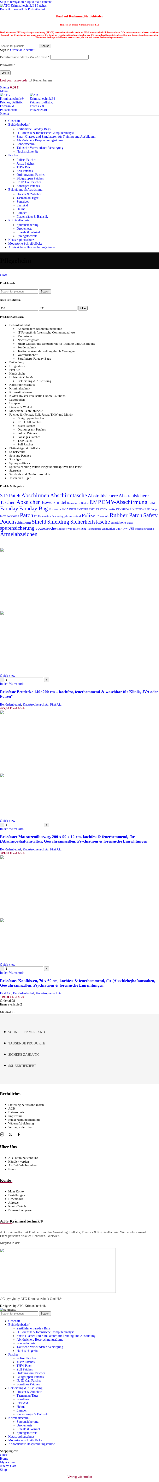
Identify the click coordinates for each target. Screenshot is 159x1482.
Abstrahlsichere (103, 495)
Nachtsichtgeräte (27, 151)
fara (151, 502)
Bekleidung (16, 362)
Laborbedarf (17, 399)
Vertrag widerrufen (20, 1127)
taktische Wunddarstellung (72, 528)
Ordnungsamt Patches (31, 174)
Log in (5, 72)
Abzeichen (28, 502)
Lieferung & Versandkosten (26, 1104)
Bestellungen (16, 1195)
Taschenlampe (94, 529)
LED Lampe (151, 509)
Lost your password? (13, 80)
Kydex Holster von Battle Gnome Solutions (37, 396)
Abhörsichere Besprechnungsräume (40, 140)
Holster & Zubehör (29, 194)
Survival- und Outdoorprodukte (29, 474)
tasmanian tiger (112, 528)
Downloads (15, 1199)
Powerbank (103, 516)
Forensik (55, 509)
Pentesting (58, 516)
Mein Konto (16, 1191)
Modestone (25, 336)
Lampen (22, 213)
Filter (83, 308)
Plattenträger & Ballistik (32, 216)
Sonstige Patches (20, 455)
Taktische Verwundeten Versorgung (40, 147)
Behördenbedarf (19, 325)
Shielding (58, 522)
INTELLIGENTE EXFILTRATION (88, 509)
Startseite (15, 470)
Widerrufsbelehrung (21, 1123)
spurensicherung (17, 528)
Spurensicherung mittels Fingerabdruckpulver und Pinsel (46, 466)
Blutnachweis (73, 503)
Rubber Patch (126, 515)
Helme (21, 209)
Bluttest (85, 503)
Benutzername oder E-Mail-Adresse (24, 57)
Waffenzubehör (27, 355)
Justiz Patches (26, 163)
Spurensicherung (28, 225)
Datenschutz (16, 1112)
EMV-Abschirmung (124, 502)
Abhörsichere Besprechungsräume (40, 328)
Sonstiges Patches (28, 186)
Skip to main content (38, 2)
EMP (95, 502)
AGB (11, 1108)
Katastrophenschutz (22, 384)
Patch (26, 515)
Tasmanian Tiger (27, 198)
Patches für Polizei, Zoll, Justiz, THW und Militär (41, 414)
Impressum (15, 1116)
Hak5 (65, 509)
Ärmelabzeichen (18, 534)
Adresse (13, 1202)
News (12, 1169)
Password (7, 65)
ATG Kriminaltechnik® (23, 1157)
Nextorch (13, 516)
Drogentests (24, 228)
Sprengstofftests (27, 236)
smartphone (118, 522)
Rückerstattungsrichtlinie (24, 1119)
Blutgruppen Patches (30, 178)
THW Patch (24, 167)
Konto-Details (17, 1206)
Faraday (9, 508)
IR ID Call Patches (29, 182)
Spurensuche (45, 528)
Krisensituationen (20, 392)
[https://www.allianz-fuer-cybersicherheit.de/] (58, 1291)
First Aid (22, 205)
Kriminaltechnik (19, 388)
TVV (125, 528)
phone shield (72, 516)
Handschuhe (17, 373)
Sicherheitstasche (90, 522)
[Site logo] (26, 9)
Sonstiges (23, 201)
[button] (12, 683)
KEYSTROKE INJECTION (130, 509)
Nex (3, 516)
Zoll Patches (25, 171)
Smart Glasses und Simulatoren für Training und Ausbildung (56, 136)
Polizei (89, 515)
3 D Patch (10, 495)
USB (131, 528)
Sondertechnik (26, 144)
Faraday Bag (33, 508)
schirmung (23, 522)
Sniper (130, 523)
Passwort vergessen (20, 1210)
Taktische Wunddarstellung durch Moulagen (46, 351)
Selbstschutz (17, 452)
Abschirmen (35, 495)
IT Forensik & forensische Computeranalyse (45, 133)
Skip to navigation (12, 2)
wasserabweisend (144, 528)
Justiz (111, 509)
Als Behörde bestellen (22, 1165)
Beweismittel (54, 502)
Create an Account (22, 50)
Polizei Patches (26, 159)
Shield (39, 522)
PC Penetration (42, 516)
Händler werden (18, 1161)
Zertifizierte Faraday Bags (34, 129)
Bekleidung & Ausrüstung (34, 381)
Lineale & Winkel (28, 232)
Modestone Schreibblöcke (26, 410)
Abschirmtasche (68, 495)
